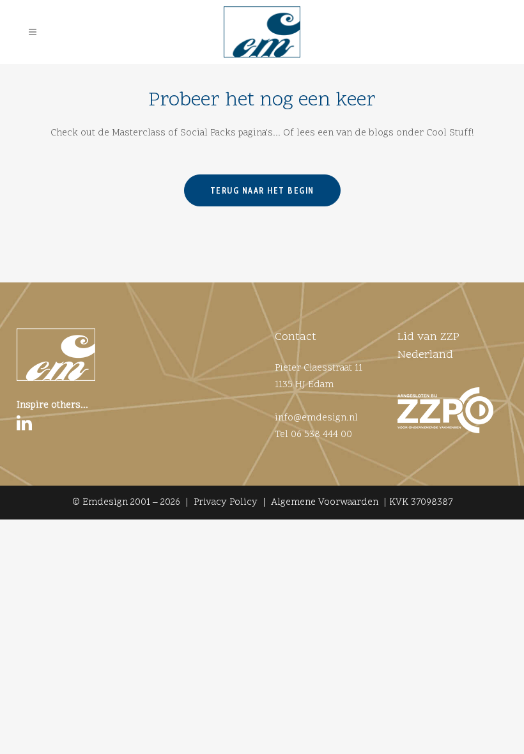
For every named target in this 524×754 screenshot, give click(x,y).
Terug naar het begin (262, 190)
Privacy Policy (226, 502)
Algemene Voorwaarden (324, 502)
